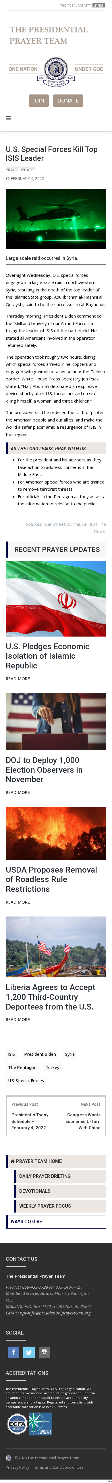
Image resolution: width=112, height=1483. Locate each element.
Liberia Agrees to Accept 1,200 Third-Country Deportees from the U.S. (50, 997)
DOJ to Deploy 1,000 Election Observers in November (44, 769)
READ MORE (18, 678)
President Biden (40, 1054)
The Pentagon (22, 1067)
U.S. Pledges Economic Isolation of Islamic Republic (48, 656)
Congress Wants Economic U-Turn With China (83, 1121)
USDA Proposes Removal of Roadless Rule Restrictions (51, 879)
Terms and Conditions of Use (58, 1467)
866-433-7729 (35, 1287)
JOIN (38, 100)
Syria (70, 1054)
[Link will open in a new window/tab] (13, 1352)
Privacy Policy (17, 1467)
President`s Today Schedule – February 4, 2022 (29, 1121)
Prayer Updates (20, 170)
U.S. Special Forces (26, 1080)
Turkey (52, 1067)
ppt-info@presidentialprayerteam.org (55, 1313)
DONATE (68, 100)
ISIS (11, 1054)
